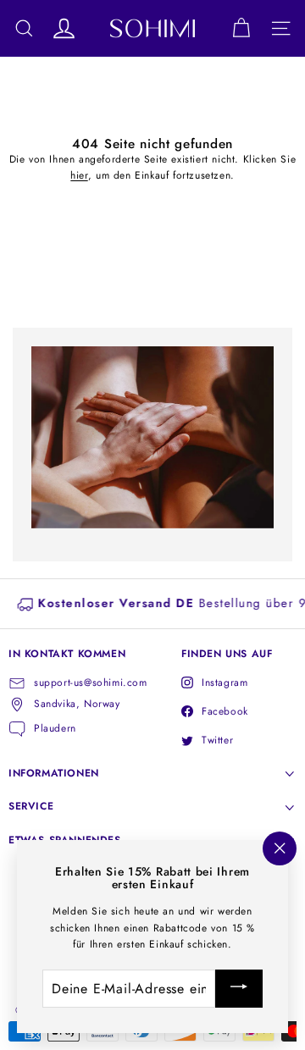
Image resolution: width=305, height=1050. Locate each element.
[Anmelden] (239, 989)
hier (78, 175)
